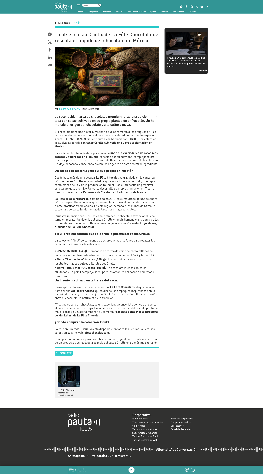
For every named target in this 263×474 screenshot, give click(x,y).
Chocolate (64, 353)
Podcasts (81, 12)
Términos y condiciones (144, 429)
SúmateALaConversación (176, 449)
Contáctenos (177, 425)
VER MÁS (203, 70)
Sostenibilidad (178, 12)
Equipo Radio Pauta (69, 109)
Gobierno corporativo (182, 418)
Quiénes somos (140, 418)
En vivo (81, 468)
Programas (93, 12)
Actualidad (107, 12)
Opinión (153, 12)
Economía (119, 12)
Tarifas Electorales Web (145, 439)
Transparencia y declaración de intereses (147, 424)
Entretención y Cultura (137, 12)
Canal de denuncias (181, 429)
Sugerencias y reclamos (144, 432)
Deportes (164, 12)
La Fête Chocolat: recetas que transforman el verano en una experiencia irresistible (66, 392)
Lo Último (192, 12)
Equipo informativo (181, 422)
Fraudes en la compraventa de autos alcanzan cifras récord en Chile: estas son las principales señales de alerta (186, 62)
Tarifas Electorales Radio (145, 436)
